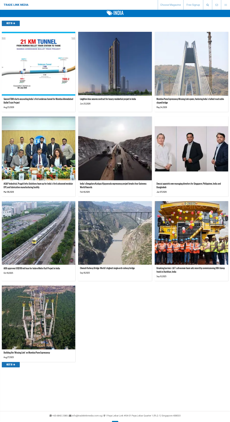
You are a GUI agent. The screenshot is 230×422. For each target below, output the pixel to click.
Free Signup (193, 4)
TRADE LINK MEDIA (16, 4)
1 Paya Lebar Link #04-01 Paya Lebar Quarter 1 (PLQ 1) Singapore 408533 (143, 415)
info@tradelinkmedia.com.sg (87, 415)
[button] (207, 5)
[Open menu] (225, 5)
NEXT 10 (9, 23)
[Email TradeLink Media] (216, 5)
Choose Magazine (170, 4)
